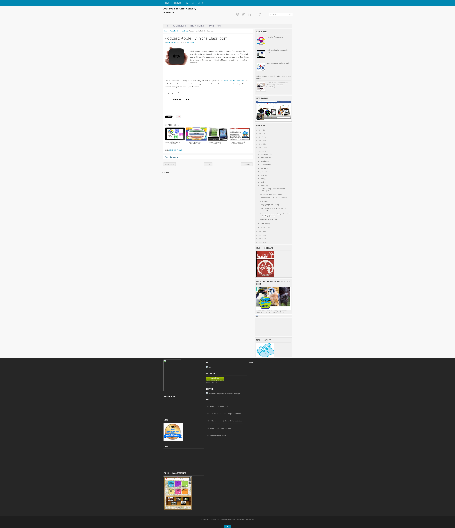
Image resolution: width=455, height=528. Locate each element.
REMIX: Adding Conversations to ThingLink (272, 190)
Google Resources (234, 414)
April (263, 182)
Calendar (190, 3)
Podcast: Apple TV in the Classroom (196, 38)
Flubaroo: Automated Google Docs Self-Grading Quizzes (275, 215)
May (262, 179)
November (265, 158)
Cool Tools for (218, 519)
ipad (178, 31)
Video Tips (224, 406)
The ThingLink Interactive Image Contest (273, 209)
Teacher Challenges (179, 26)
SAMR (219, 26)
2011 (261, 235)
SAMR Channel (215, 414)
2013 (261, 151)
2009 (261, 242)
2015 (261, 144)
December (265, 154)
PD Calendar (214, 421)
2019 (261, 130)
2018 (261, 133)
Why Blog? (264, 201)
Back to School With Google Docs (277, 51)
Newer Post (169, 164)
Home (167, 3)
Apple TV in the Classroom (234, 81)
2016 (261, 140)
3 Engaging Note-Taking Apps (271, 205)
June (262, 175)
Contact (177, 3)
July (262, 171)
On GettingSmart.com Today (271, 194)
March (263, 186)
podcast (185, 31)
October (264, 161)
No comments (191, 42)
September (265, 164)
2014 (261, 147)
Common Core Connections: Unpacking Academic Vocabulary (277, 85)
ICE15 (212, 428)
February (264, 224)
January (264, 227)
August (264, 168)
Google (211, 26)
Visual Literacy (225, 428)
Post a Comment (171, 157)
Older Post (247, 164)
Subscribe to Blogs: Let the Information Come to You (273, 77)
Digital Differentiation (197, 26)
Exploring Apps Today (268, 219)
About (201, 3)
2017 (261, 137)
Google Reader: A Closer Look (277, 63)
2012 (261, 231)
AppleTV (173, 31)
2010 (261, 238)
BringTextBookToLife (218, 435)
